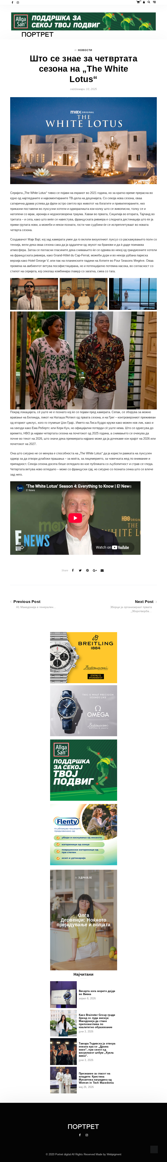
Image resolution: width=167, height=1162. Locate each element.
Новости (85, 50)
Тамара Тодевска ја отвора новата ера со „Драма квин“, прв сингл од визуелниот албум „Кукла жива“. (97, 1049)
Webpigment (114, 1154)
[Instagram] (18, 2)
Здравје (85, 877)
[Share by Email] (102, 570)
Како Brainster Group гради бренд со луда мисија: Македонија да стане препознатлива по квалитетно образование (97, 1021)
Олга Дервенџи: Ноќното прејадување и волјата (83, 920)
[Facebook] (12, 2)
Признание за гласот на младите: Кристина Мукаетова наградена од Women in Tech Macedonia (96, 1078)
